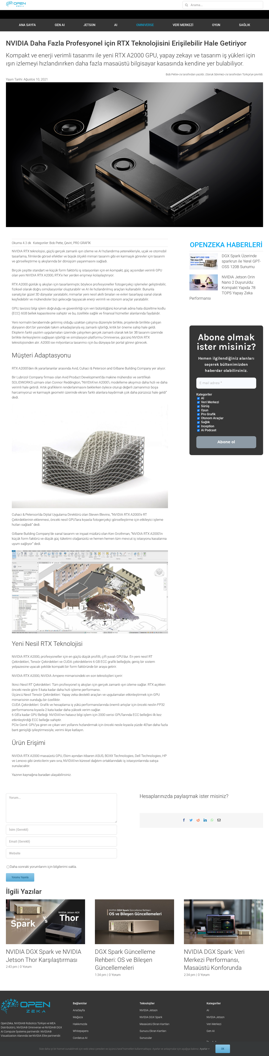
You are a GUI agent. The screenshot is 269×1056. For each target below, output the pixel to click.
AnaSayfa (79, 1026)
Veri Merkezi (209, 402)
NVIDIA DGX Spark (151, 1033)
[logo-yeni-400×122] (16, 3)
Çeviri (68, 243)
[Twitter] (191, 820)
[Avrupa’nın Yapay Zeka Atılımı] (45, 921)
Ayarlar (204, 1048)
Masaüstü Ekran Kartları (154, 1040)
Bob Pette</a (174, 74)
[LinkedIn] (205, 820)
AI (202, 398)
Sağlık (205, 422)
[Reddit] (198, 820)
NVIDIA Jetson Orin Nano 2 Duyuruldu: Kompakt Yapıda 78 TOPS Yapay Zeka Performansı (222, 288)
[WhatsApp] (212, 820)
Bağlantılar (80, 1019)
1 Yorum (115, 983)
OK (222, 1048)
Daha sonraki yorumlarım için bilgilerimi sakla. (43, 867)
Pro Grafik (207, 414)
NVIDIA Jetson (149, 1026)
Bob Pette (56, 243)
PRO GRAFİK (82, 243)
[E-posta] (219, 820)
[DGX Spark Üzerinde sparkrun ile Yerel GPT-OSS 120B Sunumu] (203, 261)
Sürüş (204, 406)
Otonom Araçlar (212, 418)
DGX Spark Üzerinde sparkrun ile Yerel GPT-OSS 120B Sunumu (241, 261)
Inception (207, 426)
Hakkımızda (80, 1040)
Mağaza (78, 1033)
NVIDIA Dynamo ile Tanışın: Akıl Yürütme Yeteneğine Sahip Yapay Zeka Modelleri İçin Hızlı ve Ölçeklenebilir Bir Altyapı (221, 967)
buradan (44, 775)
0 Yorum (26, 959)
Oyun (204, 410)
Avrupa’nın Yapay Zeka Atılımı (44, 951)
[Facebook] (183, 820)
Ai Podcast (208, 430)
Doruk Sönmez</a (217, 74)
